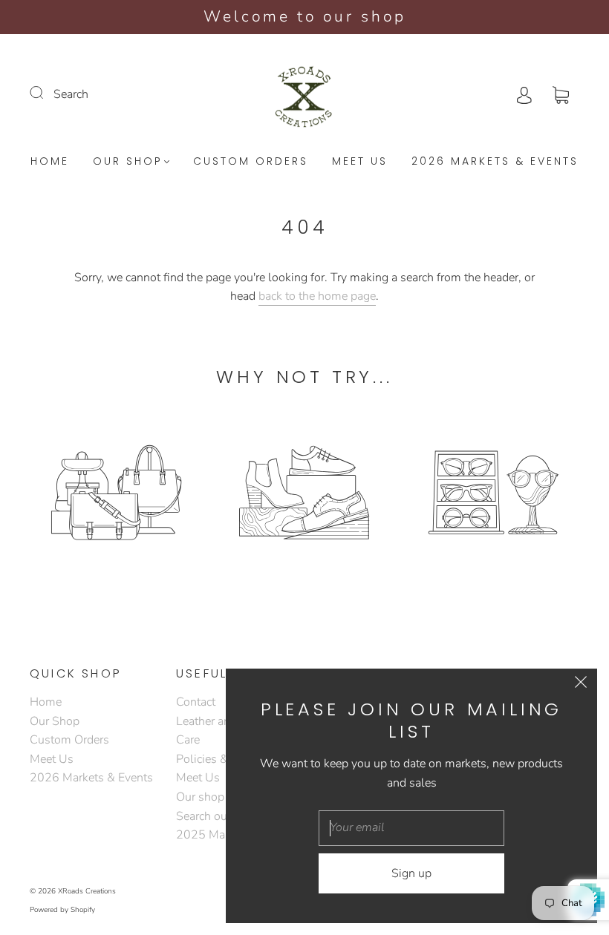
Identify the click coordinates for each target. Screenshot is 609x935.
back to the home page (317, 296)
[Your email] (411, 828)
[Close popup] (580, 685)
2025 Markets (213, 835)
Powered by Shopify (62, 910)
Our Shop (128, 161)
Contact (195, 702)
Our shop (200, 797)
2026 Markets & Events (495, 161)
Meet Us (360, 161)
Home (49, 161)
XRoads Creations (87, 891)
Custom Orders (250, 161)
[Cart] (560, 94)
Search (70, 94)
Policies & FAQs (218, 759)
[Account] (524, 94)
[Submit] (46, 92)
